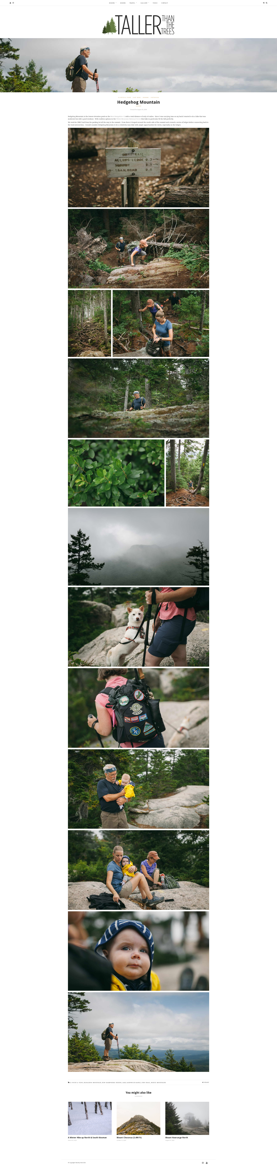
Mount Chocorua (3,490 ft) (129, 1137)
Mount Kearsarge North (176, 1137)
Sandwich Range (134, 1082)
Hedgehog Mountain (92, 1082)
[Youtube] (10, 3)
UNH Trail (146, 1082)
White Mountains (158, 1082)
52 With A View (124, 97)
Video (155, 3)
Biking (123, 3)
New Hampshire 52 (118, 116)
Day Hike (137, 97)
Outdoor (155, 97)
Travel (132, 3)
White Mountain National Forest (128, 119)
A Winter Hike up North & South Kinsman (87, 1137)
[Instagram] (13, 3)
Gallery (144, 3)
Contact (164, 3)
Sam (124, 1082)
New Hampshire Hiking (112, 1082)
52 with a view (76, 1082)
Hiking (112, 3)
